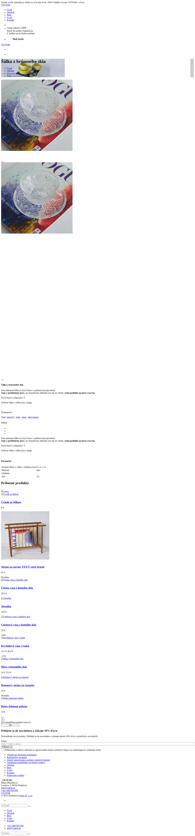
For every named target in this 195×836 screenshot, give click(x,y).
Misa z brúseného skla (14, 666)
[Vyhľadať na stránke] (29, 806)
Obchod (10, 12)
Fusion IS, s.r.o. (25, 795)
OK (10, 725)
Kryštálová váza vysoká (15, 645)
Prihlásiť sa (7, 747)
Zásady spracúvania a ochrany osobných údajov (28, 760)
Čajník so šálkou (11, 502)
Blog (9, 15)
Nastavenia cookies (15, 775)
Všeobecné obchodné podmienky (22, 755)
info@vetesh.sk (8, 788)
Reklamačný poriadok (17, 757)
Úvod (9, 10)
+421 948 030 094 (9, 790)
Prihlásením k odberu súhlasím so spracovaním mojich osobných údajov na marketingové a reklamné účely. (53, 750)
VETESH (5, 5)
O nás (9, 17)
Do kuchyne (12, 73)
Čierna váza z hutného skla (17, 587)
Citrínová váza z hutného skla (18, 624)
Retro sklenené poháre (14, 706)
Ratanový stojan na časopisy (18, 685)
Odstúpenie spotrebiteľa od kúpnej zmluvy (26, 762)
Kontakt (10, 20)
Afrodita (6, 606)
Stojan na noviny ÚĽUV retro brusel (22, 566)
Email (3, 741)
